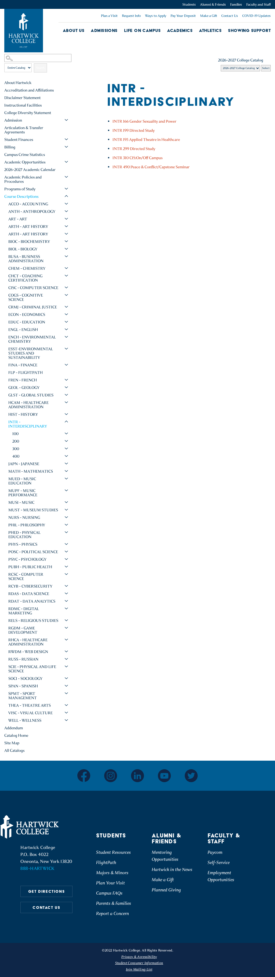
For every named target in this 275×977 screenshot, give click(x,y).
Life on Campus (142, 30)
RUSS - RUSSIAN (23, 659)
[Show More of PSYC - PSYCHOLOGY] (66, 559)
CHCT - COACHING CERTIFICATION (25, 278)
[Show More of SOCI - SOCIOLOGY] (66, 678)
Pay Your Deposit (183, 15)
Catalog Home (16, 735)
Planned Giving (166, 890)
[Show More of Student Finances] (66, 139)
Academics (180, 30)
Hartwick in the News (172, 869)
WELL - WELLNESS (24, 720)
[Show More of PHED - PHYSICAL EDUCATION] (66, 532)
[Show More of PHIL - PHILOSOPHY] (66, 525)
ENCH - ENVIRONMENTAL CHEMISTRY (32, 339)
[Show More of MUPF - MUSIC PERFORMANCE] (66, 490)
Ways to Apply (155, 15)
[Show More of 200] (66, 441)
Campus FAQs (109, 893)
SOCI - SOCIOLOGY (25, 678)
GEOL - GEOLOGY (23, 387)
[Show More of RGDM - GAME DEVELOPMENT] (66, 628)
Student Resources (113, 852)
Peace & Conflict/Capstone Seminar (151, 167)
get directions (46, 891)
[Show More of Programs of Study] (66, 189)
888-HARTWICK (37, 868)
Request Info (131, 15)
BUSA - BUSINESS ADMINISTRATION (26, 258)
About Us (74, 30)
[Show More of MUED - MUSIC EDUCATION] (66, 478)
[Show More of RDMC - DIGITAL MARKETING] (66, 608)
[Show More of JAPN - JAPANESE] (66, 463)
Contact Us (229, 15)
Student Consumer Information (139, 963)
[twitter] (191, 775)
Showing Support (249, 30)
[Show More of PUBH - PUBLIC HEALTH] (66, 566)
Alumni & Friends (213, 4)
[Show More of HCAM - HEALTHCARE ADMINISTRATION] (66, 402)
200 (15, 441)
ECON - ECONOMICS (26, 314)
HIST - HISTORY (23, 414)
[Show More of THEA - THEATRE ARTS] (66, 705)
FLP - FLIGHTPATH (25, 372)
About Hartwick (17, 83)
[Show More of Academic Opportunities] (66, 162)
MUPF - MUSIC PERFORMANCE (22, 492)
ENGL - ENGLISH (23, 329)
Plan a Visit (109, 15)
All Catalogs (14, 750)
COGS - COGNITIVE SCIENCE (25, 297)
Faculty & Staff (224, 838)
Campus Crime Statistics (24, 154)
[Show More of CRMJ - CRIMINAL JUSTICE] (66, 307)
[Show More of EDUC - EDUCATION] (66, 322)
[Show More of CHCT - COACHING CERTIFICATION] (66, 276)
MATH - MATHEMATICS (30, 471)
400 (15, 456)
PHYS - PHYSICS (22, 544)
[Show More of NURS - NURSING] (66, 517)
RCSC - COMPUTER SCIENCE (25, 576)
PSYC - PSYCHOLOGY (27, 559)
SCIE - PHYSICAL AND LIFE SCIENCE (32, 669)
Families (236, 4)
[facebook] (83, 775)
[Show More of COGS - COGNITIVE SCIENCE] (66, 295)
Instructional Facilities (23, 105)
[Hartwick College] (23, 30)
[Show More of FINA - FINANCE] (66, 365)
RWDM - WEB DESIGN (28, 652)
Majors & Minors (112, 873)
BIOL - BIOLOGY (22, 249)
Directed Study (134, 130)
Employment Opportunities (221, 876)
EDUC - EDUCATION (26, 322)
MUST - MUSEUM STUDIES (33, 510)
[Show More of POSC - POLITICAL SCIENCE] (66, 551)
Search (40, 68)
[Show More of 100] (66, 433)
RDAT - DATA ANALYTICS (31, 601)
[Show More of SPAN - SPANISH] (66, 686)
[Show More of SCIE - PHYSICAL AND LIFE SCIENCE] (66, 666)
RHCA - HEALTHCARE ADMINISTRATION (28, 642)
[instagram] (110, 775)
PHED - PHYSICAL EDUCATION (24, 534)
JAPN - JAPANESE (23, 464)
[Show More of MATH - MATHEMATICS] (66, 471)
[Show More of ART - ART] (66, 219)
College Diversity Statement (27, 113)
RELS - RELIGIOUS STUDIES (33, 620)
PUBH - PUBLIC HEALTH (30, 567)
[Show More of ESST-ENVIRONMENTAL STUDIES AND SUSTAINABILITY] (66, 349)
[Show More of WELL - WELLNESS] (66, 720)
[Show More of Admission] (66, 120)
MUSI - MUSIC (21, 502)
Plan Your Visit (110, 883)
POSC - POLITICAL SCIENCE (33, 552)
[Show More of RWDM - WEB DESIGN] (66, 651)
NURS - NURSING (24, 517)
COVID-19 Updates (256, 15)
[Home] (30, 827)
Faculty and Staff (258, 4)
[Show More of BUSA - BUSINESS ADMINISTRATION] (66, 256)
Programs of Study (19, 189)
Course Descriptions (21, 196)
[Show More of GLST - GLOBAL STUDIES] (66, 395)
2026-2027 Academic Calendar (30, 169)
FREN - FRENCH (22, 380)
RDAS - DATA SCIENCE (28, 594)
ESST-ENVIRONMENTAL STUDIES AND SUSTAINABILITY (30, 353)
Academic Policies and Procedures (23, 179)
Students (189, 4)
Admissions (104, 30)
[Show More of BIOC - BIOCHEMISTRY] (66, 241)
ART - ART (17, 219)
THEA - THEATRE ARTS (29, 705)
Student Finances (18, 139)
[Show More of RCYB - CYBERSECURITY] (66, 586)
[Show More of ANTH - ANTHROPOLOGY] (66, 211)
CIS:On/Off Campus (137, 158)
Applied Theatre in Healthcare (146, 139)
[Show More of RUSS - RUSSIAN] (66, 659)
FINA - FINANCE (22, 365)
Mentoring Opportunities (165, 856)
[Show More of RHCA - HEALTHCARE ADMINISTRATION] (66, 639)
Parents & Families (113, 903)
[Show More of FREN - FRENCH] (66, 380)
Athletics (210, 30)
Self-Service (219, 862)
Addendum (13, 728)
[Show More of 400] (66, 456)
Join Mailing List (139, 969)
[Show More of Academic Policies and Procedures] (66, 177)
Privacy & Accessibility (139, 956)
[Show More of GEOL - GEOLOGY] (66, 387)
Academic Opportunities (24, 162)
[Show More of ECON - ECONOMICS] (66, 314)
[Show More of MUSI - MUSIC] (66, 502)
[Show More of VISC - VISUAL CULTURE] (66, 712)
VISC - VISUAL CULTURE (30, 713)
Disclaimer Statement (22, 98)
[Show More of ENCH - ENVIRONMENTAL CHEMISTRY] (66, 337)
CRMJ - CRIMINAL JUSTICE (32, 307)
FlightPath (106, 862)
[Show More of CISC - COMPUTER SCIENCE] (66, 287)
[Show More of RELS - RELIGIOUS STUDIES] (66, 620)
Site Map (11, 743)
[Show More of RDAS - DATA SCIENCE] (66, 593)
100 (15, 434)
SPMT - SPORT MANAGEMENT (22, 695)
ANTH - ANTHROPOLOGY (31, 211)
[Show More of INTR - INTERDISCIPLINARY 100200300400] (66, 422)
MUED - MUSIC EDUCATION (22, 481)
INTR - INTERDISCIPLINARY (27, 424)
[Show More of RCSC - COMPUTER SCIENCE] (66, 574)
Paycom (215, 852)
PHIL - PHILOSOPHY (26, 525)
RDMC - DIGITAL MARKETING (23, 611)
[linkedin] (137, 775)
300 (15, 449)
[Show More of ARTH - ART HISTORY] (66, 226)
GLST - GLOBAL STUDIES (30, 395)
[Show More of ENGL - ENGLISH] (66, 329)
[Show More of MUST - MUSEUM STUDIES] (66, 510)
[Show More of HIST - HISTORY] (66, 414)
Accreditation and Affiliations (29, 90)
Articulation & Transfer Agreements (23, 130)
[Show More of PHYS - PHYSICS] (66, 544)
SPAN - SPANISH (23, 686)
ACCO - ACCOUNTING (28, 204)
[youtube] (164, 775)
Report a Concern (112, 913)
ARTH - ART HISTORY (28, 226)
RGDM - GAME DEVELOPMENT (22, 630)
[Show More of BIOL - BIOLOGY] (66, 249)
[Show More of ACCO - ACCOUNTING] (66, 204)
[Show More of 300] (66, 448)
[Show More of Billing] (66, 147)
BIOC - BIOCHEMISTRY (29, 241)
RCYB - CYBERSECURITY (30, 586)
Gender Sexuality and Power (144, 121)
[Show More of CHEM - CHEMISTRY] (66, 268)
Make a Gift (208, 15)
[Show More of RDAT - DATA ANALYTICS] (66, 601)
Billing (9, 147)
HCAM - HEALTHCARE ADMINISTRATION (28, 404)
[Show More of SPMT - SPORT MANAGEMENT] (66, 693)
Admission (13, 120)
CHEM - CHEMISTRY (26, 268)
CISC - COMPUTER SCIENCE (33, 288)
